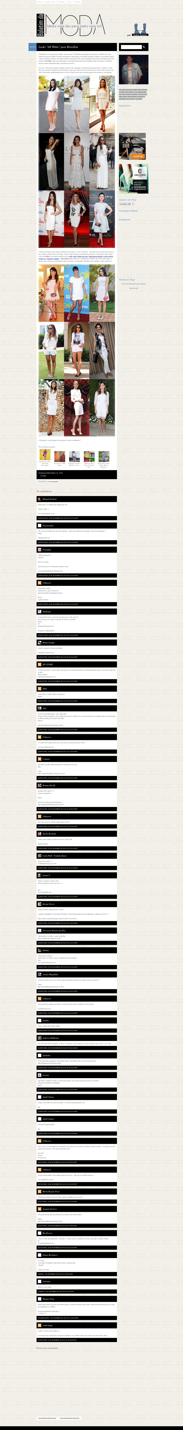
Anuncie (77, 2)
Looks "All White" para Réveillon (58, 47)
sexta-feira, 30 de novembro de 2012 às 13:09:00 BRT (57, 1225)
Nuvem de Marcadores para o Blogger (134, 284)
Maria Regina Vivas (51, 1191)
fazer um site (134, 288)
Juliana (46, 950)
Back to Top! (107, 1428)
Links (69, 2)
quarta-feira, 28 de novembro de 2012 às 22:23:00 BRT (58, 575)
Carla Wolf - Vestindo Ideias (54, 855)
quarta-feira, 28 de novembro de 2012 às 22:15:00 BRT (58, 542)
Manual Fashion (50, 499)
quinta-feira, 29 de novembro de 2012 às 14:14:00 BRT (58, 967)
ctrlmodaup (47, 1325)
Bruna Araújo (48, 642)
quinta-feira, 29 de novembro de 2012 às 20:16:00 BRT (58, 1067)
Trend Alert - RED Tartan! (59, 464)
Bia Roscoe (47, 1233)
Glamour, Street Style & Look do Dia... (89, 465)
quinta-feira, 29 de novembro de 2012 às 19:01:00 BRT (58, 1048)
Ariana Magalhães (50, 974)
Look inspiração (53, 481)
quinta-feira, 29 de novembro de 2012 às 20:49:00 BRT (58, 1089)
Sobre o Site (50, 2)
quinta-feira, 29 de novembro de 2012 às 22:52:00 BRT (58, 1111)
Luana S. (46, 875)
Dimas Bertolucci (50, 1254)
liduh (45, 688)
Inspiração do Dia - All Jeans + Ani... (74, 464)
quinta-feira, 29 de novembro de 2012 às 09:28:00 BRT (58, 809)
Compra (46, 758)
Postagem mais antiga (47, 1418)
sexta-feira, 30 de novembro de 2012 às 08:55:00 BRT (57, 1162)
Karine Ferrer (49, 904)
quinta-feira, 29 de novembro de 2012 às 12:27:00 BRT (58, 896)
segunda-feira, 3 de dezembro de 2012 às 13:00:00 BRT (58, 1318)
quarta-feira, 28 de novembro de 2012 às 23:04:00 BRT (58, 635)
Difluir (98, 1428)
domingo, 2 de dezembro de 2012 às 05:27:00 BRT (56, 1291)
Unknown (47, 582)
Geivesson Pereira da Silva (54, 930)
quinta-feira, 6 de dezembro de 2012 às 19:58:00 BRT (57, 1340)
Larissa (46, 1075)
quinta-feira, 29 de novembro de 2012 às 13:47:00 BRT (58, 943)
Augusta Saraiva (50, 1208)
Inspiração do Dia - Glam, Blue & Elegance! (104, 465)
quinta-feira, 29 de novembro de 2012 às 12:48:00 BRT (58, 923)
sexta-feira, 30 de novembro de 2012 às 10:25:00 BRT (57, 1184)
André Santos (48, 1096)
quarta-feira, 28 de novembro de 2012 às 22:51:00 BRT (58, 604)
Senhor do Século (43, 1270)
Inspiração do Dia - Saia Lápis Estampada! (45, 463)
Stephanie (47, 611)
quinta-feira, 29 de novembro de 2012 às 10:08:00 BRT (58, 826)
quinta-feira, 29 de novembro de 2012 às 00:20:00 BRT (58, 657)
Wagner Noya (48, 1298)
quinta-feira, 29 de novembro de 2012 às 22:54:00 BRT (58, 1133)
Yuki (44, 708)
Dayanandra (48, 525)
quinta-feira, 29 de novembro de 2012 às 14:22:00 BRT (58, 991)
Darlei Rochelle (49, 833)
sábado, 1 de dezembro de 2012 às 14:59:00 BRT (55, 1274)
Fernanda (47, 549)
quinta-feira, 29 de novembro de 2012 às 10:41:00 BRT (58, 848)
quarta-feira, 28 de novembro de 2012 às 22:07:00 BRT (58, 518)
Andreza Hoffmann (51, 1037)
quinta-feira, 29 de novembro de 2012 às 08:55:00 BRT (58, 778)
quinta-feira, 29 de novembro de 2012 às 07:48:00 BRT (58, 751)
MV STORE (48, 664)
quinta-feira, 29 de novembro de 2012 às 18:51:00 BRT (58, 1030)
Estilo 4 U (43, 1313)
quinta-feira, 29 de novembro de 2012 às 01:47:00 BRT (58, 681)
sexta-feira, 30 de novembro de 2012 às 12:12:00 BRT (57, 1201)
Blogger (84, 1428)
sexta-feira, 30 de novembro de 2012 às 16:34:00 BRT (57, 1247)
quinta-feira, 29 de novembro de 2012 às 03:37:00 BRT (58, 701)
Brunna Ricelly (49, 785)
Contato (61, 2)
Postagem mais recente (69, 1418)
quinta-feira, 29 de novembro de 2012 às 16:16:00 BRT (58, 1013)
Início (40, 2)
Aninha (46, 1020)
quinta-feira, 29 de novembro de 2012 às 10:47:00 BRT (58, 868)
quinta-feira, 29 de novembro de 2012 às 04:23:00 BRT (58, 729)
